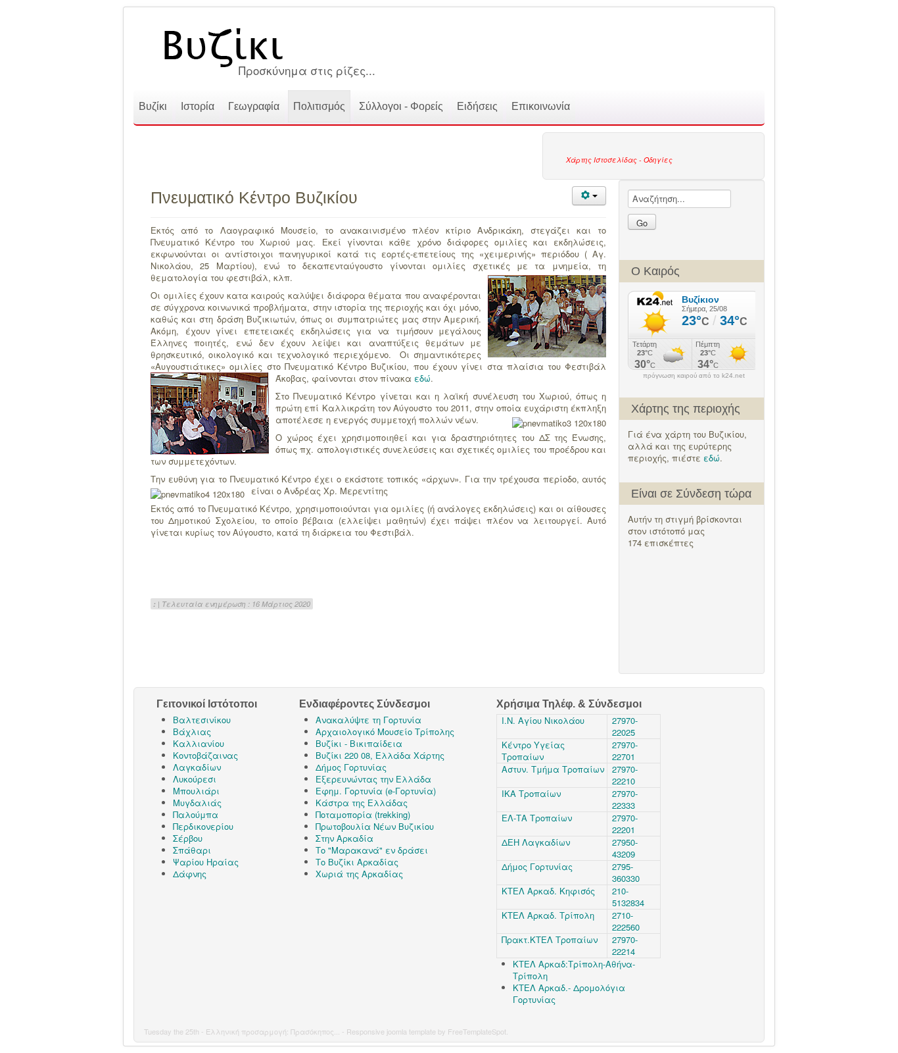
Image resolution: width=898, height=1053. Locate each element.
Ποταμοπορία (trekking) (363, 814)
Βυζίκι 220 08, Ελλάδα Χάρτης (380, 755)
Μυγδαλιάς (197, 802)
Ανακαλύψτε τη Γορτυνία (368, 719)
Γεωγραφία (253, 106)
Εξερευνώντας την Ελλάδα (373, 779)
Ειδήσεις (477, 106)
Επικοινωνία (540, 106)
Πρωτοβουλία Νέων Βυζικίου (375, 826)
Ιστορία (197, 106)
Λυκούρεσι (194, 779)
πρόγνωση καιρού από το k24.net (694, 375)
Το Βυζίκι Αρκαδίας (357, 862)
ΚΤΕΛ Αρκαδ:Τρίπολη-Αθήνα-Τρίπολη (574, 970)
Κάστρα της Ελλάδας (362, 802)
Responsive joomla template (391, 1031)
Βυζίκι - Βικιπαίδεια (359, 743)
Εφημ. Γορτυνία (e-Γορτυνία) (376, 790)
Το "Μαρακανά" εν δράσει (372, 850)
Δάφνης (189, 873)
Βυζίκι (153, 106)
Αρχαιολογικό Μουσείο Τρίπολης (385, 731)
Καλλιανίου (198, 743)
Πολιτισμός (319, 106)
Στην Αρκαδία (344, 838)
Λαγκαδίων (197, 767)
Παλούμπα (195, 814)
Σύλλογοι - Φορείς (401, 106)
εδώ (711, 457)
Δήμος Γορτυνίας (351, 767)
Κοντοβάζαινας (205, 755)
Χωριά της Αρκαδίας (359, 873)
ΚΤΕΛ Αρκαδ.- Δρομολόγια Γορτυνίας (569, 993)
